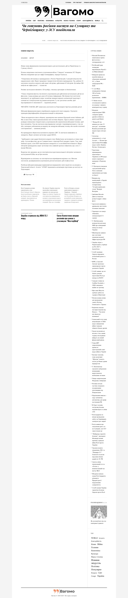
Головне (94, 547)
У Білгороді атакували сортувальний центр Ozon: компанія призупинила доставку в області (99, 170)
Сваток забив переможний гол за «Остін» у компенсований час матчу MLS (98, 466)
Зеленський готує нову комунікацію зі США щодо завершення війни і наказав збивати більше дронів (99, 323)
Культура (94, 553)
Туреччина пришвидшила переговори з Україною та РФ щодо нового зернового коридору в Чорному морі (99, 156)
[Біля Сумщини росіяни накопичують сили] (32, 194)
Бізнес (93, 544)
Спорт (93, 576)
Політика (95, 566)
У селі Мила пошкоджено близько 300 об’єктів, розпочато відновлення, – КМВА (99, 93)
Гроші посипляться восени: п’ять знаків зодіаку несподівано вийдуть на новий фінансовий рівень (98, 335)
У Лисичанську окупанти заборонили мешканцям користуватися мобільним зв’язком (99, 371)
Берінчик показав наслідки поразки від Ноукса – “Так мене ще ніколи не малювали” (99, 311)
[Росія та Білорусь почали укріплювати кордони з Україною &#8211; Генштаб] (75, 195)
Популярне (96, 569)
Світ (100, 572)
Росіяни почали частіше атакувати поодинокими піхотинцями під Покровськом (98, 388)
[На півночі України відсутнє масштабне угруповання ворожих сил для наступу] (53, 195)
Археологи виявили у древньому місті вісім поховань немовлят (99, 206)
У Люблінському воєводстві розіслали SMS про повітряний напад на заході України (99, 225)
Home (43, 40)
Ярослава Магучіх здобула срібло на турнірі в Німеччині (98, 292)
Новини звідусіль (53, 40)
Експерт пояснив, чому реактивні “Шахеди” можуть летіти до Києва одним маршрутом (99, 359)
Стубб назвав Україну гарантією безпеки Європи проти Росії (99, 490)
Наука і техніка (97, 557)
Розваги (94, 573)
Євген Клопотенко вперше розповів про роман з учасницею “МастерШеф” (68, 218)
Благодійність (96, 541)
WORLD (94, 538)
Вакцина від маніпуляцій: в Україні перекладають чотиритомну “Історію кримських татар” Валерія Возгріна (99, 184)
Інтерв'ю (101, 538)
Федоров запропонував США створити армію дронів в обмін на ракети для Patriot (98, 114)
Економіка (95, 550)
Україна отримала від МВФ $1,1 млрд (34, 217)
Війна (99, 544)
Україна (100, 575)
